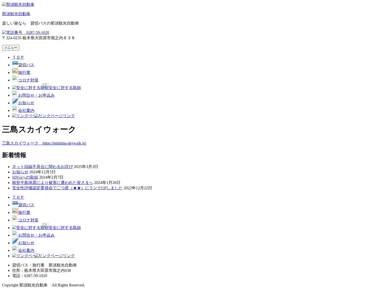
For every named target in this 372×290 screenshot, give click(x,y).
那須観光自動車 (16, 14)
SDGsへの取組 (25, 177)
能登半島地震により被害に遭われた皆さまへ (52, 182)
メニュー (10, 48)
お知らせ (20, 172)
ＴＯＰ (18, 57)
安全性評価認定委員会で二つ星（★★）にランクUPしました (67, 188)
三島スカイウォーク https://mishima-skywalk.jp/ (44, 143)
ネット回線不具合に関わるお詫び (42, 166)
